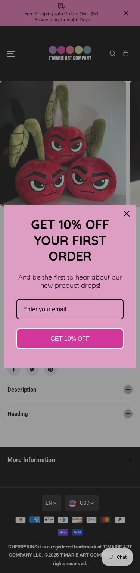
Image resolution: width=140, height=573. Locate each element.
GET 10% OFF (70, 339)
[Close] (127, 214)
